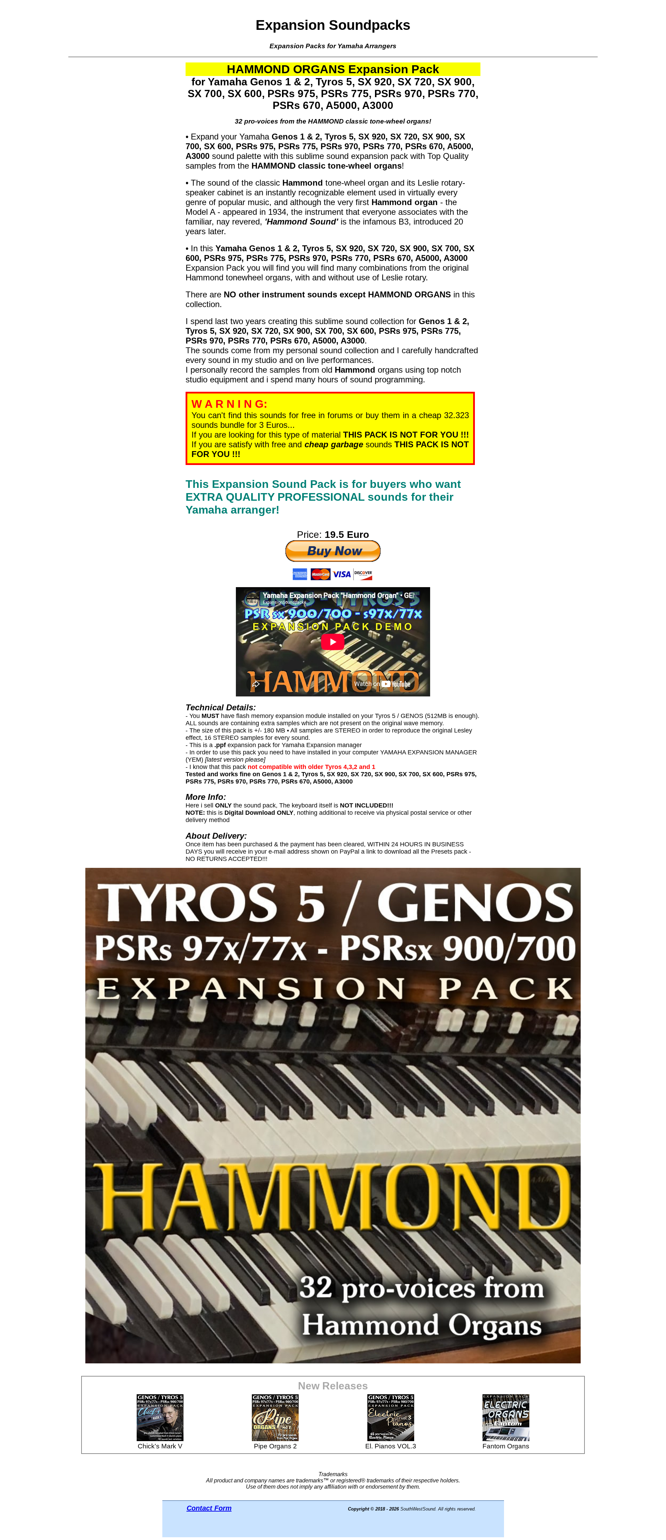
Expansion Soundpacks (333, 25)
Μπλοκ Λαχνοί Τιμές (333, 1517)
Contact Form (209, 1508)
